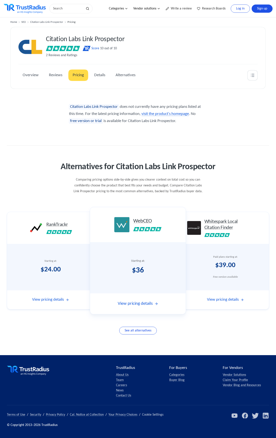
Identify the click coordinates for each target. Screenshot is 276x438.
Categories (116, 8)
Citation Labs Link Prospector (46, 22)
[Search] (87, 8)
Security (35, 414)
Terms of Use (16, 414)
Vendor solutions (144, 8)
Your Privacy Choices (122, 414)
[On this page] (252, 75)
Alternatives (125, 75)
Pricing (78, 75)
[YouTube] (234, 415)
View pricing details (48, 300)
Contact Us (123, 395)
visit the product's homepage (165, 114)
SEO (23, 22)
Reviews (55, 75)
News (120, 390)
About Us (122, 375)
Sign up (262, 8)
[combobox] (67, 8)
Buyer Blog (177, 380)
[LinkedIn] (265, 415)
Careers (121, 385)
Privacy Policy (55, 414)
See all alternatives (138, 330)
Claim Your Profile (235, 380)
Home (13, 22)
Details (99, 75)
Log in (240, 8)
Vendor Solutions (234, 375)
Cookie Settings (152, 414)
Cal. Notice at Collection (87, 414)
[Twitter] (255, 415)
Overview (31, 75)
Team (120, 380)
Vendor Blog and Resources (242, 385)
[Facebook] (245, 415)
